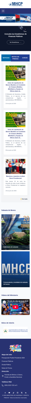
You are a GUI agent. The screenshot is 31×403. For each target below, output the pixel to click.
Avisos (25, 58)
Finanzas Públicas (7, 361)
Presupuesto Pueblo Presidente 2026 (13, 358)
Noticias (6, 58)
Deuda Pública (6, 364)
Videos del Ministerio (9, 295)
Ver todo (24, 199)
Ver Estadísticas (15, 42)
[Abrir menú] (3, 11)
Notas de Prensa (15, 58)
